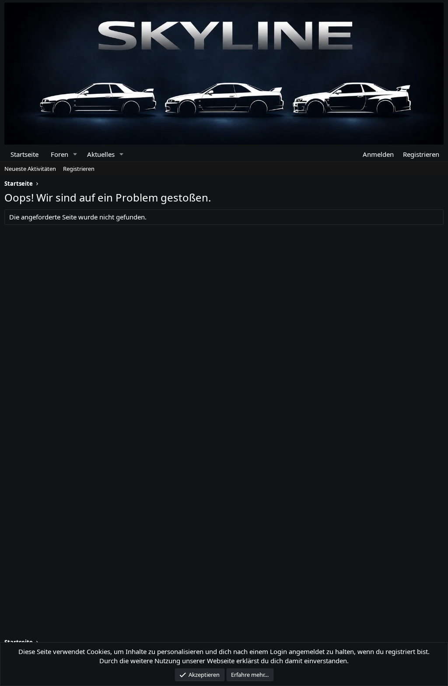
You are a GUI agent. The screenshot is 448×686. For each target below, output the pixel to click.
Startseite (24, 154)
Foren (59, 154)
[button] (75, 154)
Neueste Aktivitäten (30, 169)
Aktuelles (101, 154)
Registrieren (78, 169)
